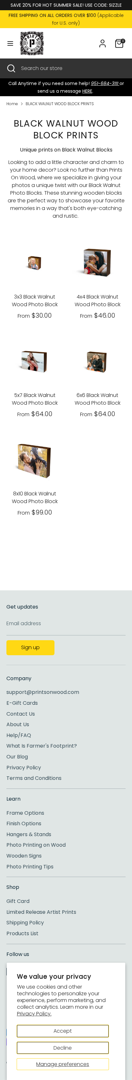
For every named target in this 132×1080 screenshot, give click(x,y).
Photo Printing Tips (30, 866)
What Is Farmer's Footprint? (41, 746)
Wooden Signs (24, 855)
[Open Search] (10, 68)
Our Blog (17, 756)
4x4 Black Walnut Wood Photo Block (97, 300)
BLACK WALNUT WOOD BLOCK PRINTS (60, 103)
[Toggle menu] (10, 43)
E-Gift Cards (22, 703)
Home (12, 103)
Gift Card (17, 901)
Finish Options (23, 823)
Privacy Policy (23, 767)
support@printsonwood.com (42, 692)
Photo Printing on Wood (36, 845)
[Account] (102, 40)
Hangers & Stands (28, 834)
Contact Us (20, 714)
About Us (17, 724)
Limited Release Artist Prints (41, 912)
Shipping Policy (25, 922)
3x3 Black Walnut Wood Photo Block (35, 300)
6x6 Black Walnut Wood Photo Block (97, 399)
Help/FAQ (18, 735)
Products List (22, 933)
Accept (63, 1031)
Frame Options (25, 813)
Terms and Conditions (34, 778)
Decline (63, 1048)
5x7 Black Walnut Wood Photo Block (35, 399)
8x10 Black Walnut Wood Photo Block (35, 497)
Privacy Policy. (34, 1013)
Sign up (30, 647)
